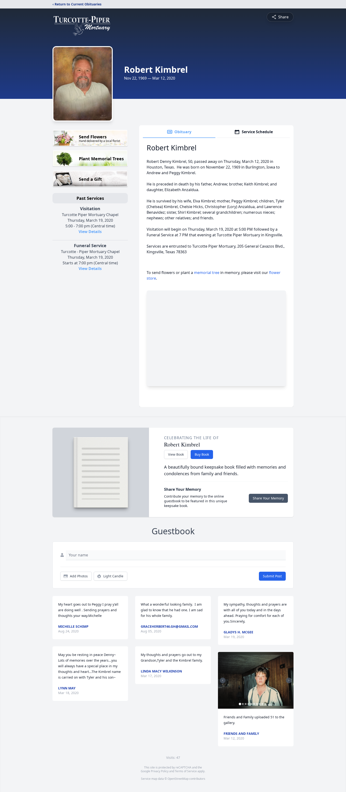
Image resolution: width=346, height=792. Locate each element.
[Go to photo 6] (254, 704)
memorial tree (206, 272)
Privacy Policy (160, 771)
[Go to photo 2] (243, 704)
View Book (176, 454)
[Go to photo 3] (246, 704)
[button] (256, 680)
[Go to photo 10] (265, 704)
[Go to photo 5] (251, 704)
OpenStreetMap (178, 779)
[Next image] (289, 680)
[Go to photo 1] (240, 704)
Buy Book (202, 454)
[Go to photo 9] (263, 704)
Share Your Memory (268, 498)
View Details (90, 231)
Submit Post (272, 576)
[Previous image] (222, 680)
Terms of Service (186, 771)
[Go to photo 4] (248, 704)
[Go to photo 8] (260, 704)
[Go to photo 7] (257, 704)
